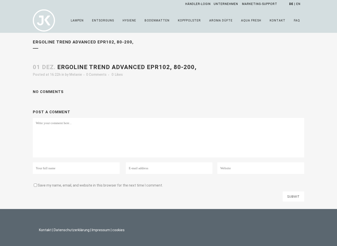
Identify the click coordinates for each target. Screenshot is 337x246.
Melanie (75, 74)
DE (291, 4)
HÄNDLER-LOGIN (198, 4)
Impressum (101, 230)
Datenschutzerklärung (72, 230)
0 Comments (96, 74)
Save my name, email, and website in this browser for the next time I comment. (100, 185)
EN (298, 4)
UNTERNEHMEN (226, 4)
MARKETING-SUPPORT (259, 4)
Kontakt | (46, 230)
